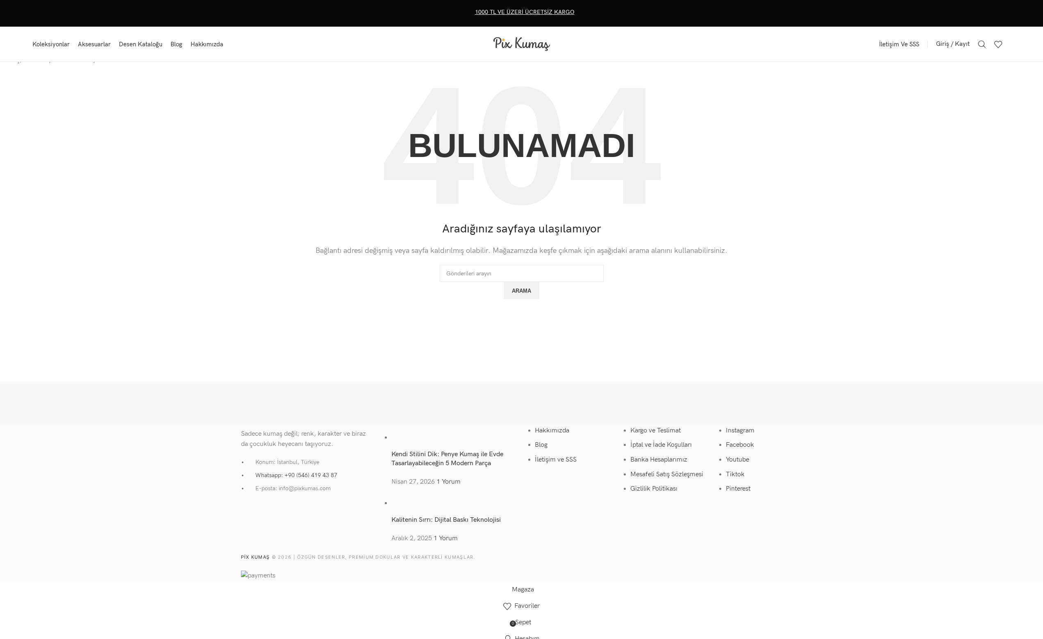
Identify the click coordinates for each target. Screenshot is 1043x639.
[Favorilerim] (998, 44)
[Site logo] (521, 44)
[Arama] (982, 44)
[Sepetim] (1011, 44)
